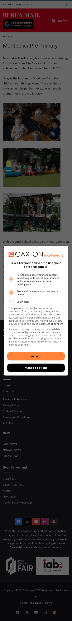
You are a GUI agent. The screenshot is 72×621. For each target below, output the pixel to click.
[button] (36, 302)
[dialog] (36, 311)
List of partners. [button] (55, 323)
